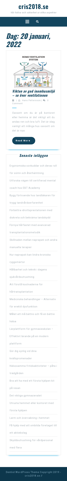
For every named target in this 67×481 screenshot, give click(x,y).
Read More (25, 141)
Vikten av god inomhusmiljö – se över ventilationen (33, 93)
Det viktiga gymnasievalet (26, 395)
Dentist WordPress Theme (22, 472)
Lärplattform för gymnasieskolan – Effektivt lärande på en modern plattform (31, 336)
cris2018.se (33, 6)
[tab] (27, 21)
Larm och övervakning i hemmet (29, 418)
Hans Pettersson (31, 100)
